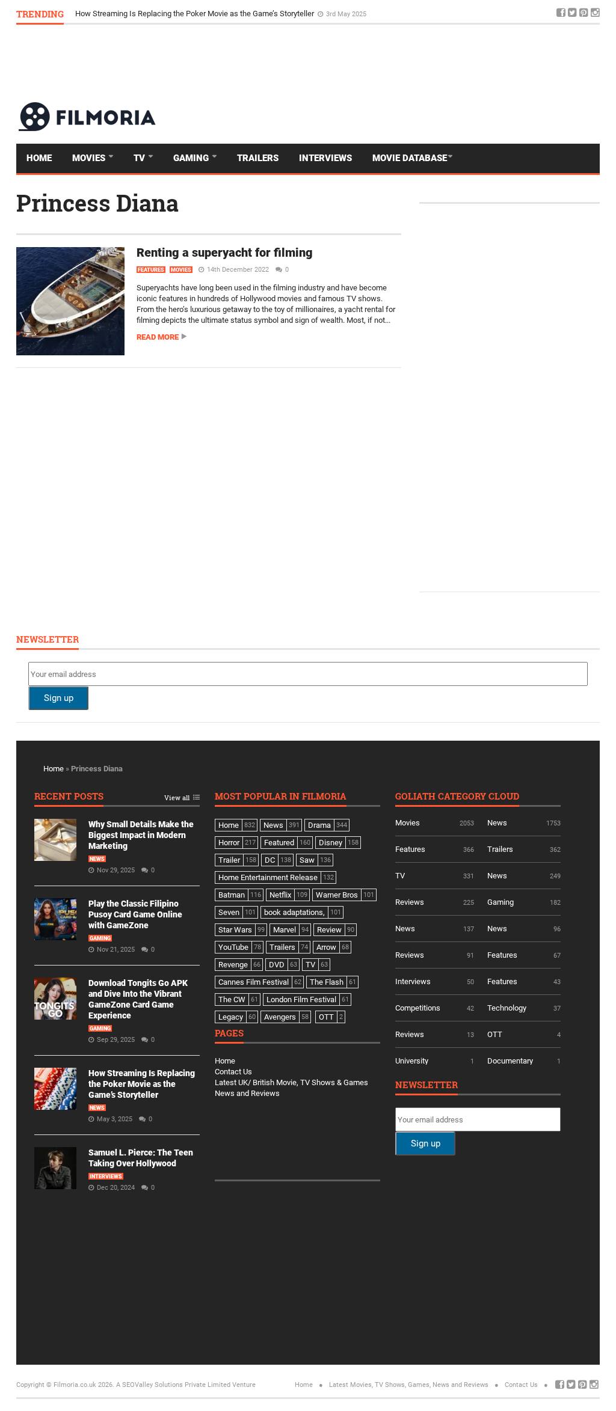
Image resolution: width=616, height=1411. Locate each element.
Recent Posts (68, 797)
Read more (158, 337)
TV (140, 158)
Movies (90, 158)
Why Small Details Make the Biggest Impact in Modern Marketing (141, 835)
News (97, 859)
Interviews (325, 158)
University (411, 1061)
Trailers (258, 158)
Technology (506, 1008)
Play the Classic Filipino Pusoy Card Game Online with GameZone (135, 914)
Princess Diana (97, 203)
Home (39, 158)
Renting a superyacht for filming (225, 252)
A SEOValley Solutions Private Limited (173, 1385)
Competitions (417, 1008)
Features (151, 270)
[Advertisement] (381, 62)
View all (176, 798)
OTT (494, 1034)
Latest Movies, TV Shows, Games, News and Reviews (408, 1385)
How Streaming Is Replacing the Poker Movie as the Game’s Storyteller (195, 13)
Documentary (510, 1061)
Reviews (409, 902)
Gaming (192, 158)
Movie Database (409, 158)
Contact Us (233, 1071)
